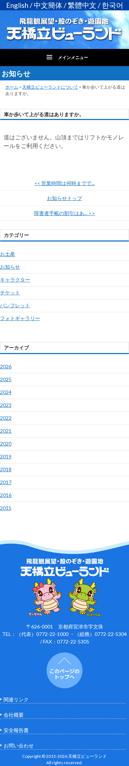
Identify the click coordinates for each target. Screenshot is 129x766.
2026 (5, 366)
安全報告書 (16, 730)
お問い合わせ (19, 745)
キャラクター (15, 280)
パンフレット (15, 305)
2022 (5, 418)
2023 (5, 405)
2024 (5, 392)
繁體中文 (82, 5)
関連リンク (16, 699)
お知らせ (10, 267)
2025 (5, 379)
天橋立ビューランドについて (50, 87)
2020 (5, 444)
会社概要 (14, 715)
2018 (5, 469)
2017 (5, 482)
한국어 (112, 5)
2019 (5, 456)
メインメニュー (73, 57)
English (17, 5)
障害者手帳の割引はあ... (64, 213)
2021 (5, 431)
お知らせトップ (64, 198)
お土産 (7, 254)
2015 (5, 508)
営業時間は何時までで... (64, 183)
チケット (10, 292)
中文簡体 (48, 5)
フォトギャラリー (20, 318)
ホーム (11, 87)
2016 (5, 495)
